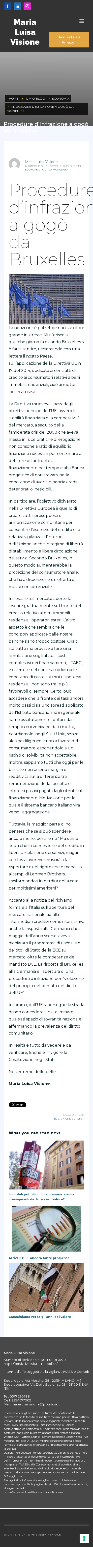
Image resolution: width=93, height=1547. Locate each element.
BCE (56, 1118)
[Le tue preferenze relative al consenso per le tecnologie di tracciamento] (84, 1538)
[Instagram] (27, 6)
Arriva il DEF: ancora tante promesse (39, 1258)
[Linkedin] (17, 6)
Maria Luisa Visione (41, 162)
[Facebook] (7, 6)
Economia (32, 169)
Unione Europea (72, 1118)
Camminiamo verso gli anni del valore (40, 1317)
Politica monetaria (54, 169)
